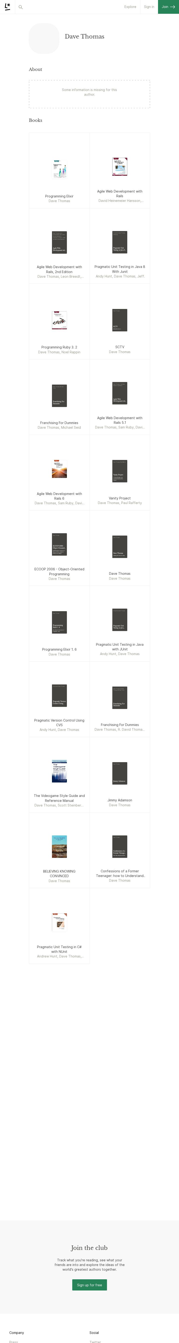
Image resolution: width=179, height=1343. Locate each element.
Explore (130, 7)
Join (165, 7)
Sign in (149, 7)
